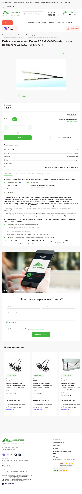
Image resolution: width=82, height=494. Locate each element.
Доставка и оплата (34, 22)
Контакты (69, 22)
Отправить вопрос (41, 335)
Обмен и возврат (18, 2)
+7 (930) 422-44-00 (53, 15)
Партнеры (29, 2)
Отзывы (36, 2)
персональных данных (36, 329)
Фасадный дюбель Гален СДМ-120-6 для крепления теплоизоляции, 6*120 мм (42, 385)
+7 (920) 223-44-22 (53, 13)
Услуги (44, 22)
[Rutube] (19, 454)
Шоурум (67, 2)
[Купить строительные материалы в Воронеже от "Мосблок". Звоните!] (11, 14)
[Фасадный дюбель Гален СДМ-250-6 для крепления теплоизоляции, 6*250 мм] (17, 365)
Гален (76, 149)
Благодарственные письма (49, 2)
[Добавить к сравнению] (62, 53)
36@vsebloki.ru (7, 466)
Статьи (51, 22)
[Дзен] (15, 454)
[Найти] (24, 13)
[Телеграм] (11, 454)
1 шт (14, 119)
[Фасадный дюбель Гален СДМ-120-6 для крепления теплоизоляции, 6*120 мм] (44, 365)
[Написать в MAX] (3, 454)
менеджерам (10, 409)
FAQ (61, 2)
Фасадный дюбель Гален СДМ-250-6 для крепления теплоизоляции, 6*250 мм (15, 385)
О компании (60, 22)
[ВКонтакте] (7, 454)
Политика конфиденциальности (64, 459)
